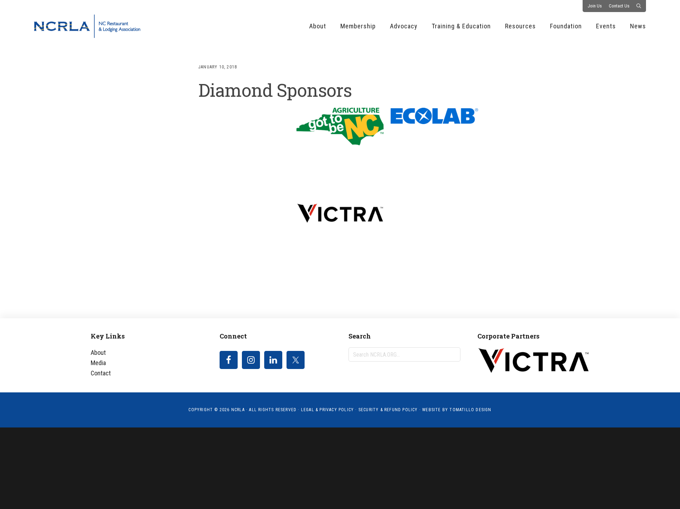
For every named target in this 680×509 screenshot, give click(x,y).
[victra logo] (340, 213)
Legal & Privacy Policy (327, 409)
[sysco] (245, 247)
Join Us (595, 6)
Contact (101, 373)
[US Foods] (245, 148)
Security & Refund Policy (388, 409)
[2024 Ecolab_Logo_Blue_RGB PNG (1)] (434, 116)
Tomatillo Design (470, 409)
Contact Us (619, 6)
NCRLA (87, 26)
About (98, 352)
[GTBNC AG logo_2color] (340, 126)
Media (98, 363)
